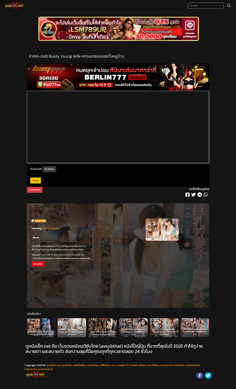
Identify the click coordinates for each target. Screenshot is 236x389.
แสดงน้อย (37, 263)
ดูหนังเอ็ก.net (53, 365)
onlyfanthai (193, 365)
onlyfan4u (30, 369)
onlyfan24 (166, 365)
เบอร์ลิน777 (123, 365)
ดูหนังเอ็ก (67, 365)
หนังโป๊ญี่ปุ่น (79, 365)
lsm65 (133, 365)
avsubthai (92, 365)
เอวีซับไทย (104, 365)
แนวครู (55, 228)
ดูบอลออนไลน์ (45, 369)
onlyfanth (179, 365)
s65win (142, 365)
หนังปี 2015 (40, 220)
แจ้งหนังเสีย (34, 190)
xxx (113, 365)
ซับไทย (50, 169)
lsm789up (153, 365)
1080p (35, 180)
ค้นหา (229, 6)
